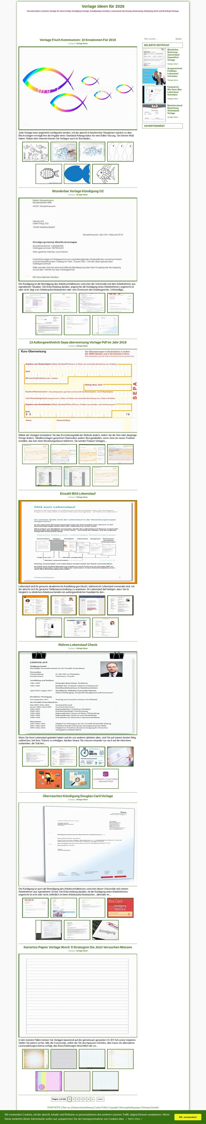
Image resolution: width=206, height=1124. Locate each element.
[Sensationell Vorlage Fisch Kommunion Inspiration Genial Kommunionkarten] (35, 161)
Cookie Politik (100, 1107)
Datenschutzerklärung (82, 1107)
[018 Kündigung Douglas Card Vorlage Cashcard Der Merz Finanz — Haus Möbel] (48, 939)
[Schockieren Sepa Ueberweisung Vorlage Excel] (77, 486)
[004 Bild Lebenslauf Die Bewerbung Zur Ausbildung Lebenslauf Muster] (120, 615)
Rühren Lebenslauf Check (77, 645)
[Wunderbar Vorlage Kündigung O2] (78, 280)
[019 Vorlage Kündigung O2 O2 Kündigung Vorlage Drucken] (92, 312)
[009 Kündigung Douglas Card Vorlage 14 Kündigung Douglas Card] (63, 917)
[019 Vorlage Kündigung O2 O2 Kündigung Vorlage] (35, 312)
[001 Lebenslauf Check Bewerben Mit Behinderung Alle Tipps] (77, 788)
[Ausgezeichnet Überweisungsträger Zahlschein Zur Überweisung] (35, 463)
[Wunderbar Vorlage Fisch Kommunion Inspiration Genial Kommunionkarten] (105, 183)
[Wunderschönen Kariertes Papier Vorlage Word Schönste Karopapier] (77, 1090)
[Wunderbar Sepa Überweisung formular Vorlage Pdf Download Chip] (92, 463)
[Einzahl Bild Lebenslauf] (78, 583)
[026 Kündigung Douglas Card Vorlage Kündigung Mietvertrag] (105, 939)
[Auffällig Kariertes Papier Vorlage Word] (63, 1068)
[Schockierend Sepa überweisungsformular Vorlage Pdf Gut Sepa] (105, 486)
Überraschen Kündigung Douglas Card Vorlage (78, 796)
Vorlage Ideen (82, 43)
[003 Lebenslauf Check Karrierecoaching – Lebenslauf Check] (105, 788)
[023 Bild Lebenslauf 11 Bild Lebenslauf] (35, 615)
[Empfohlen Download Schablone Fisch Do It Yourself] (77, 183)
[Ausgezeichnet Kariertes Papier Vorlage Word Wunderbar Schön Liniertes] (120, 1068)
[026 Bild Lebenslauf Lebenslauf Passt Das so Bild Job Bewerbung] (77, 637)
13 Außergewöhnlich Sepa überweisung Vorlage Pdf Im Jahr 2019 (77, 342)
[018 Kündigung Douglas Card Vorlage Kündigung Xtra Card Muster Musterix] (120, 917)
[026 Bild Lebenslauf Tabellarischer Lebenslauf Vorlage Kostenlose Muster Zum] (105, 637)
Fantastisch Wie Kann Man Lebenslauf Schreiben (174, 91)
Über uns (66, 1107)
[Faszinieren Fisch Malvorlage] (48, 183)
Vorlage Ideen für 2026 (103, 6)
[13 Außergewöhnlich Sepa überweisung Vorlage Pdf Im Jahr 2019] (78, 432)
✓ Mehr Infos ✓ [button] (134, 1119)
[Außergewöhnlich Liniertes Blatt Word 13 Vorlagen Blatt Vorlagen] (105, 1090)
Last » (100, 1099)
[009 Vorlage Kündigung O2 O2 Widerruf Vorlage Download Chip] (120, 312)
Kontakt (155, 1107)
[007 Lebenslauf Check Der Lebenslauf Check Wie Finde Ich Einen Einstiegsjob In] (48, 788)
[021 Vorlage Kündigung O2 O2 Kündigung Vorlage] (48, 334)
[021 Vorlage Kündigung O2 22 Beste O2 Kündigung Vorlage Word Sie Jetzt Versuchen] (77, 334)
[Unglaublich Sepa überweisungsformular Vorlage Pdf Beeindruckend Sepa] (120, 463)
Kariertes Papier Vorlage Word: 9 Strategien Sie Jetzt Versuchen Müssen (78, 947)
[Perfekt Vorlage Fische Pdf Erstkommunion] (120, 161)
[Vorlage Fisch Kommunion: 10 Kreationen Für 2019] (78, 129)
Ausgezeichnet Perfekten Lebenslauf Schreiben (174, 72)
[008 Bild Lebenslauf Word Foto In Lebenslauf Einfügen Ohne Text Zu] (48, 637)
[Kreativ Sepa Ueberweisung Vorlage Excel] (48, 486)
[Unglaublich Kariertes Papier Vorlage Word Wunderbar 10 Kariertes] (92, 1068)
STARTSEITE (53, 1107)
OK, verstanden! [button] (188, 1117)
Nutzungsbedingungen (130, 1107)
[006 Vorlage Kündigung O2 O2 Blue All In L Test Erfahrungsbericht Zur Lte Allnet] (63, 312)
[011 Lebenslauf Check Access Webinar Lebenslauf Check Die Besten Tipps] (35, 766)
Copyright (113, 1107)
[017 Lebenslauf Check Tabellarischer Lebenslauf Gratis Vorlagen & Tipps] (92, 766)
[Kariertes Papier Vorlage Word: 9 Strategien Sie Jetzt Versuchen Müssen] (78, 1037)
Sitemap (146, 1107)
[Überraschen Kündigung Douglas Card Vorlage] (78, 885)
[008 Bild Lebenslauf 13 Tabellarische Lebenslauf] (63, 615)
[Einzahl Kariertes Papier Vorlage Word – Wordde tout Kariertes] (48, 1090)
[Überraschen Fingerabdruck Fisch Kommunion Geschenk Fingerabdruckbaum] (92, 161)
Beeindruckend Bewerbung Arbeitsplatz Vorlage (174, 109)
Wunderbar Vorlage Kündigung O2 (78, 191)
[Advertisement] (103, 24)
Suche (179, 39)
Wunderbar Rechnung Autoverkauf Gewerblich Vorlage (173, 54)
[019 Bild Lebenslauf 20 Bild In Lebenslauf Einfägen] (92, 615)
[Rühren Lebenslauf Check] (78, 734)
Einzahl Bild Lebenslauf (78, 493)
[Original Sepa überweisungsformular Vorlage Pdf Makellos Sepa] (63, 463)
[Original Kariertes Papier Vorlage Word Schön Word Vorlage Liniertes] (35, 1068)
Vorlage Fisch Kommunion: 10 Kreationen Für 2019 (78, 40)
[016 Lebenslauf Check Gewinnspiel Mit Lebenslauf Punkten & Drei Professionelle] (120, 766)
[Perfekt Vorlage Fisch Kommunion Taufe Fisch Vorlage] (63, 161)
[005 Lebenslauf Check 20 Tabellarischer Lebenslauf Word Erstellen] (63, 766)
